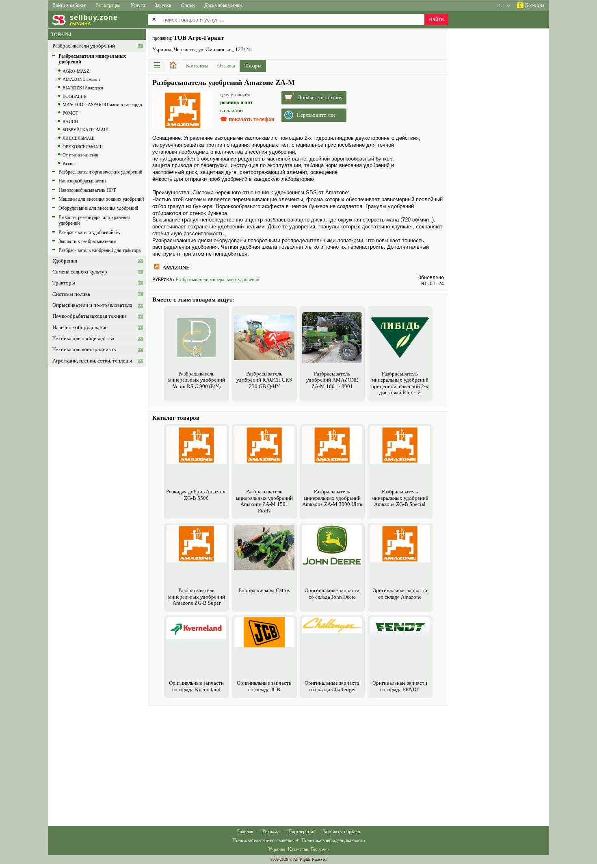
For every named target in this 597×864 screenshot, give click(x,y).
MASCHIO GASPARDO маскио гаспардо (102, 104)
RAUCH (70, 121)
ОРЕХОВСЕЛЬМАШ (83, 146)
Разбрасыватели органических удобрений (100, 172)
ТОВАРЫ (61, 34)
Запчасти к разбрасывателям (87, 241)
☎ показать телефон (247, 119)
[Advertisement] (298, 765)
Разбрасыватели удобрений (83, 46)
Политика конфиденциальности (333, 840)
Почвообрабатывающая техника (89, 316)
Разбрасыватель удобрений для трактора (99, 250)
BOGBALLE (75, 96)
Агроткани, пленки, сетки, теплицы (92, 361)
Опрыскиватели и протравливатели (92, 305)
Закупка (163, 5)
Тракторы (63, 283)
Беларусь (320, 849)
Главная (245, 831)
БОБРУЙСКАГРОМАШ (85, 129)
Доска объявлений (223, 5)
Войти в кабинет (69, 5)
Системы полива (71, 294)
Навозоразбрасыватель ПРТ (87, 190)
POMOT (70, 113)
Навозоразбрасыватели (82, 181)
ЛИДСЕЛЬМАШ (79, 138)
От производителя (80, 154)
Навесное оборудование (80, 327)
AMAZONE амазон (81, 79)
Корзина (532, 5)
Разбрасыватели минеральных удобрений (217, 279)
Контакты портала (341, 831)
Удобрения (64, 261)
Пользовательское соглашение (262, 840)
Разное (69, 163)
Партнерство (301, 831)
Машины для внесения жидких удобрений (101, 199)
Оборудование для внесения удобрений (98, 208)
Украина (276, 849)
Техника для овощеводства (83, 338)
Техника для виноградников (84, 349)
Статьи (188, 5)
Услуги (137, 5)
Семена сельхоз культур (79, 272)
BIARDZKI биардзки (83, 87)
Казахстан (298, 849)
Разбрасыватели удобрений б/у (89, 232)
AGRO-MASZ (76, 71)
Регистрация (108, 5)
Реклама (270, 831)
